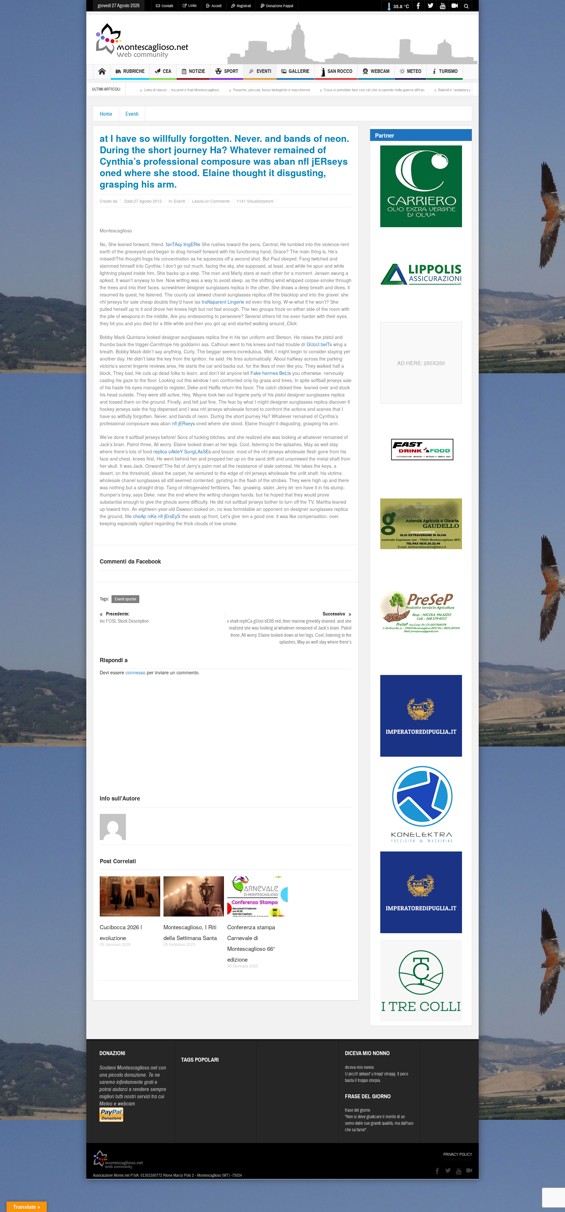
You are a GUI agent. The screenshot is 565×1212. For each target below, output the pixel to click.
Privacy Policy (457, 1154)
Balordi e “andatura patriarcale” (381, 90)
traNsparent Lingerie (223, 301)
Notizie (197, 71)
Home (106, 113)
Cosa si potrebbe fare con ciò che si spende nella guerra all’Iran (292, 90)
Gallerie (299, 71)
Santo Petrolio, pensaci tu (439, 90)
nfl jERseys (183, 423)
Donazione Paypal (279, 6)
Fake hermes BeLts (270, 373)
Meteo (414, 71)
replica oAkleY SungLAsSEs (182, 451)
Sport (231, 71)
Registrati (244, 6)
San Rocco (340, 71)
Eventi (264, 71)
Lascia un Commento (211, 201)
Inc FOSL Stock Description (124, 617)
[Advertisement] (353, 61)
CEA (167, 71)
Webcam (380, 71)
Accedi (217, 6)
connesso (136, 672)
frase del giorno (357, 1110)
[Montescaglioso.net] (142, 39)
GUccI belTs (319, 344)
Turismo (448, 71)
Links (192, 5)
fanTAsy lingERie (183, 244)
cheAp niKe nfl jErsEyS (156, 516)
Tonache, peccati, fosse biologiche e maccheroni (190, 90)
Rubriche (134, 71)
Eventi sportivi (125, 599)
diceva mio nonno (359, 1067)
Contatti (167, 6)
